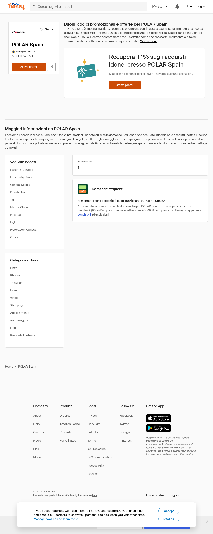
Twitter (124, 424)
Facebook (126, 416)
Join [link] (189, 6)
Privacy (92, 416)
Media (37, 457)
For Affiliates (68, 440)
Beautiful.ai (17, 192)
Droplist (65, 416)
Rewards (65, 432)
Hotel (13, 290)
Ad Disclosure (97, 449)
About (37, 416)
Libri (13, 328)
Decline (168, 518)
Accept (169, 511)
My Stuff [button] (158, 6)
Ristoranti (16, 275)
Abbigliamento (19, 313)
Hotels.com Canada (23, 230)
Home (9, 366)
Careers (38, 432)
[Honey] (16, 6)
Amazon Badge (70, 424)
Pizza (13, 268)
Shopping (16, 305)
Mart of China (19, 207)
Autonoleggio (19, 320)
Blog (36, 449)
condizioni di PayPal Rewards (147, 74)
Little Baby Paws (21, 177)
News (37, 440)
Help (36, 424)
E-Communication (100, 457)
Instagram (126, 432)
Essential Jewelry (21, 170)
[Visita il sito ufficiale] (51, 67)
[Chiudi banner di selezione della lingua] (207, 521)
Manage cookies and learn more (56, 519)
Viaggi (14, 298)
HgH (13, 222)
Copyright (94, 424)
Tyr (12, 200)
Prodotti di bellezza (22, 335)
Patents (93, 432)
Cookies (93, 474)
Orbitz (14, 237)
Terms (92, 440)
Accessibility (96, 465)
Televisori (16, 283)
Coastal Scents (20, 185)
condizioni (84, 214)
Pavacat (15, 215)
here (94, 495)
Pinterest (126, 440)
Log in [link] (201, 6)
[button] (162, 495)
